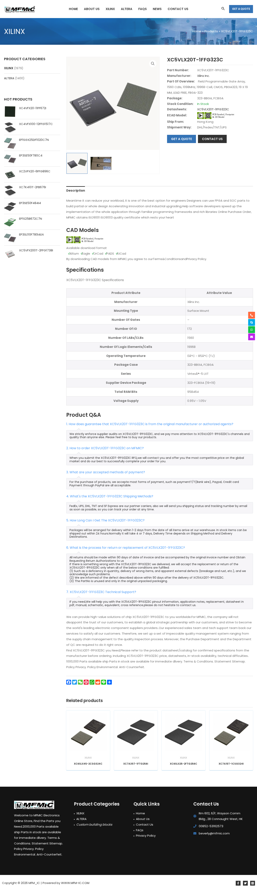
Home (140, 813)
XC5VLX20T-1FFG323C (213, 109)
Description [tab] (75, 190)
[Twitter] (245, 883)
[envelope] (251, 336)
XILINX (8, 68)
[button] (152, 63)
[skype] (251, 322)
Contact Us (144, 824)
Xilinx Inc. (203, 76)
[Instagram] (252, 883)
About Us (143, 819)
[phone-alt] (251, 315)
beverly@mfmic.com (214, 833)
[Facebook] (238, 883)
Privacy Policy (146, 835)
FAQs (139, 830)
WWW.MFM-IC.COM (75, 883)
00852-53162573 (211, 826)
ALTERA (9, 78)
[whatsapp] (251, 329)
